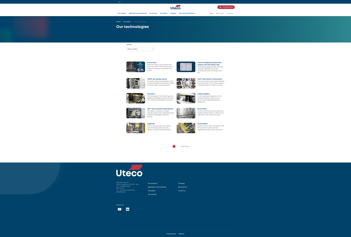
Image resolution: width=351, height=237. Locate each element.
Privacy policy (171, 234)
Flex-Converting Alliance (187, 13)
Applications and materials (138, 13)
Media (211, 13)
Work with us (220, 13)
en (119, 2)
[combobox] (140, 49)
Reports (181, 234)
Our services (153, 13)
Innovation (163, 13)
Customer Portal (228, 7)
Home (118, 21)
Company (173, 13)
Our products (122, 13)
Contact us (230, 13)
